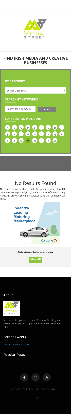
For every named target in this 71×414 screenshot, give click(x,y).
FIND (47, 109)
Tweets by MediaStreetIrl (16, 344)
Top (36, 397)
